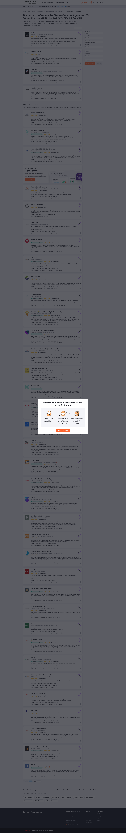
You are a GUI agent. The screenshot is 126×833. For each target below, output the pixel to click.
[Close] (86, 400)
